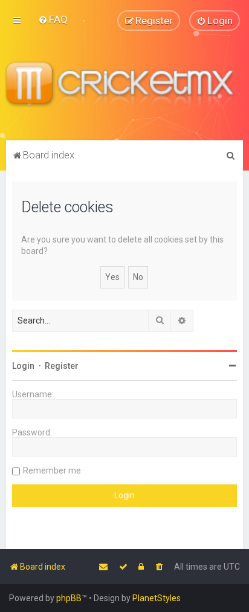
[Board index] (124, 85)
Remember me (52, 470)
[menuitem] (53, 19)
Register (62, 366)
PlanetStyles (156, 598)
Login (23, 366)
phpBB (69, 598)
